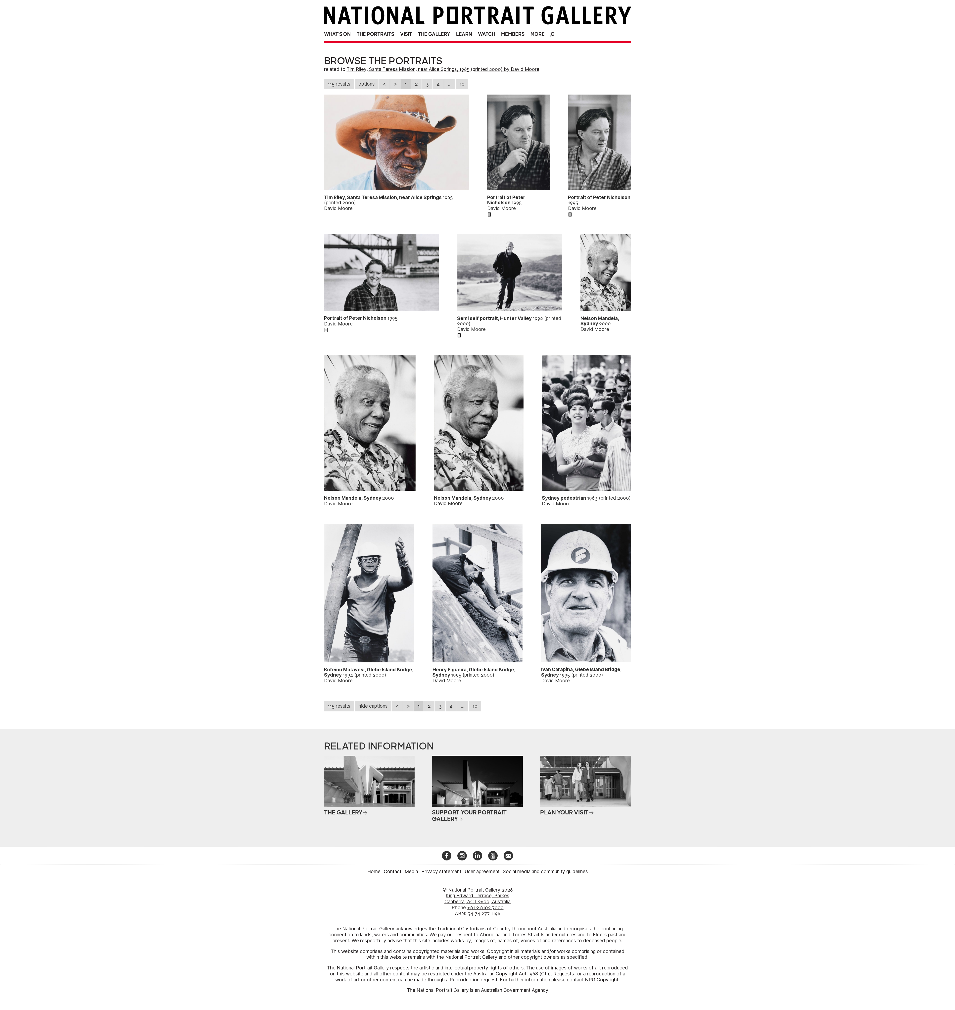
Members (513, 34)
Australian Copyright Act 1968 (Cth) (512, 974)
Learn (464, 34)
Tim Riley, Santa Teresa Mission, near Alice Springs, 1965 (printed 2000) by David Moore (443, 69)
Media (411, 871)
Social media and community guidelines (545, 871)
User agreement (482, 871)
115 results (339, 84)
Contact (392, 871)
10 (462, 84)
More (537, 34)
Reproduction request (473, 980)
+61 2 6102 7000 (485, 907)
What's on (337, 34)
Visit (406, 34)
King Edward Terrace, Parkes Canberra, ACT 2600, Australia (477, 898)
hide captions (373, 706)
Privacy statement (441, 871)
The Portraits (375, 34)
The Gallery (434, 34)
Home (374, 871)
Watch (486, 34)
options (366, 84)
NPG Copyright (602, 980)
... (450, 84)
